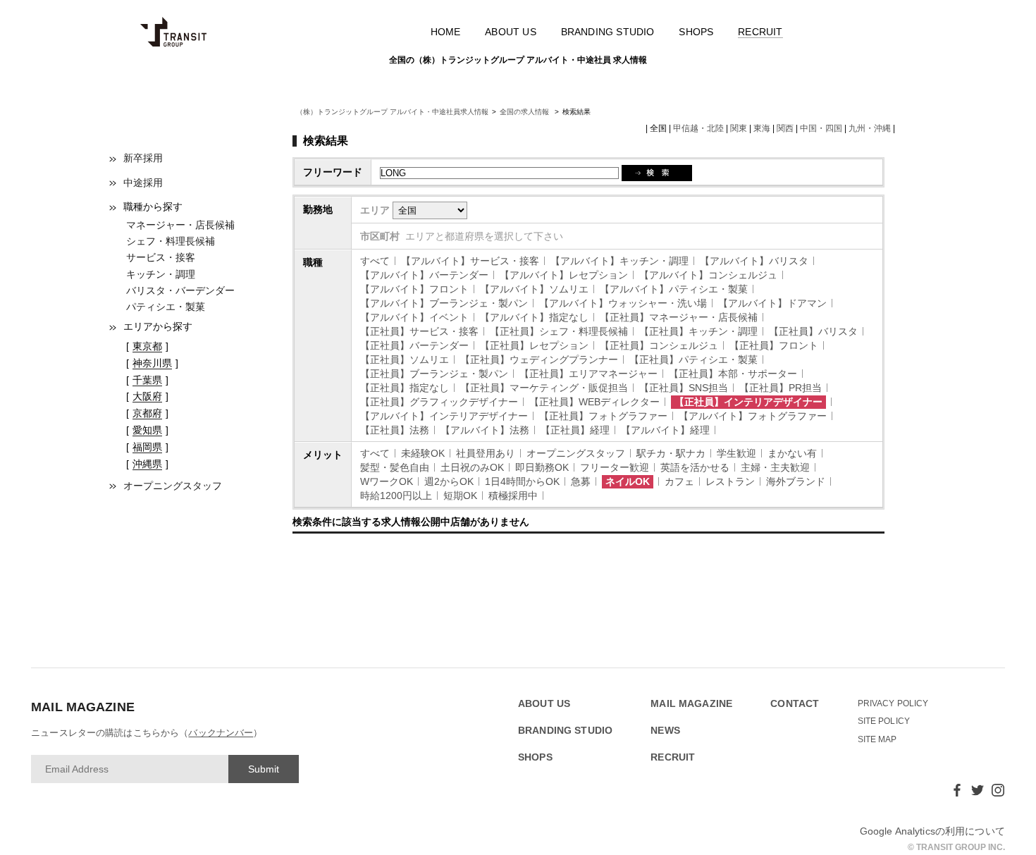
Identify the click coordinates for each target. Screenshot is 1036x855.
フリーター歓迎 (614, 467)
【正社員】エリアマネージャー (588, 373)
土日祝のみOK (472, 467)
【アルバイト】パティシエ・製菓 (674, 289)
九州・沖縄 (870, 128)
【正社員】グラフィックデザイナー (439, 401)
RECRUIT (760, 31)
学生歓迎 (736, 453)
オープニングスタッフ (172, 485)
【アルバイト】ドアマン (772, 303)
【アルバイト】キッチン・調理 (619, 260)
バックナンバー (220, 732)
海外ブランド (795, 481)
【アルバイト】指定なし (534, 317)
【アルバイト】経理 (665, 430)
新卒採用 (143, 158)
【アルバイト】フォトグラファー (753, 416)
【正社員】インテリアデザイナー (748, 401)
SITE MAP (877, 739)
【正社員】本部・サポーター (733, 373)
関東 (738, 128)
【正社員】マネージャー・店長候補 (679, 317)
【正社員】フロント (773, 345)
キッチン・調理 (160, 274)
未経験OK (423, 453)
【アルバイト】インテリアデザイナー (444, 416)
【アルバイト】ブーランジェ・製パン (444, 303)
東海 (761, 128)
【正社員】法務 (394, 430)
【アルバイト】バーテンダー (424, 275)
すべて (375, 260)
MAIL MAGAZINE (691, 704)
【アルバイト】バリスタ (754, 260)
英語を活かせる (694, 467)
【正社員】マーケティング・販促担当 (544, 387)
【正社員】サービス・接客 (419, 331)
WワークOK (386, 481)
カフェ (679, 481)
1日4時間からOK (522, 481)
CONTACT (794, 704)
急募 (581, 481)
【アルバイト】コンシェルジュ (708, 275)
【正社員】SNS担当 (683, 387)
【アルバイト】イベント (414, 317)
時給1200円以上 (396, 495)
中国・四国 (821, 128)
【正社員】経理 (575, 430)
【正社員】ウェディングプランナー (539, 359)
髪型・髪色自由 (394, 467)
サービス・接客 (160, 257)
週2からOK (449, 481)
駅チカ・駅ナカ (670, 453)
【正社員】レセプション (534, 345)
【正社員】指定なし (404, 387)
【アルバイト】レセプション (564, 275)
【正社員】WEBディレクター (594, 401)
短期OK (460, 495)
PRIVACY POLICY (893, 703)
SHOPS (696, 31)
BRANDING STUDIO (608, 31)
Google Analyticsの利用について (932, 831)
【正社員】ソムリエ (404, 359)
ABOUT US (510, 31)
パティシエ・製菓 (165, 306)
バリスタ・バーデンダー (180, 290)
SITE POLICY (884, 721)
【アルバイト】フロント (414, 289)
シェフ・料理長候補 (170, 241)
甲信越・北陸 (698, 128)
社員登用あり (485, 453)
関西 (785, 128)
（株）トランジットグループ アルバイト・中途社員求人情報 (392, 112)
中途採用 (143, 182)
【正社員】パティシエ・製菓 (693, 359)
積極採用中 (513, 495)
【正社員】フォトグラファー (603, 416)
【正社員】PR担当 (780, 387)
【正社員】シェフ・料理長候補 (559, 331)
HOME (446, 31)
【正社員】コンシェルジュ (659, 345)
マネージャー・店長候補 (180, 224)
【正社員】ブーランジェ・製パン (434, 373)
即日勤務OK (542, 467)
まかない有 (792, 453)
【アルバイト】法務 (484, 430)
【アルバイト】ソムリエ (534, 289)
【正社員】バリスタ (813, 331)
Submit (263, 769)
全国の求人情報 (525, 112)
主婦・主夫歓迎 (775, 467)
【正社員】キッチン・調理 (698, 331)
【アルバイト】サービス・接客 (470, 260)
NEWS (665, 730)
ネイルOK (627, 481)
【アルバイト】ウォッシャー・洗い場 (623, 303)
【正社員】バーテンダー (414, 345)
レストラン (730, 481)
